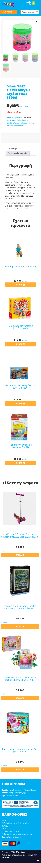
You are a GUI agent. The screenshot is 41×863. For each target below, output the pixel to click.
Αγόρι (19, 120)
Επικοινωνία (7, 820)
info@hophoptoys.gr (17, 792)
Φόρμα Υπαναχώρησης (12, 837)
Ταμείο (5, 828)
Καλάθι (5, 826)
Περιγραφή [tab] (12, 148)
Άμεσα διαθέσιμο (21, 123)
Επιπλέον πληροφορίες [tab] (18, 153)
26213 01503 (12, 795)
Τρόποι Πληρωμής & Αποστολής (15, 823)
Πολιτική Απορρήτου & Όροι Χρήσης (17, 834)
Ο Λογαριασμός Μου (10, 831)
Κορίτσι (25, 120)
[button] (36, 22)
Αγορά (19, 284)
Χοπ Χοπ (20, 852)
